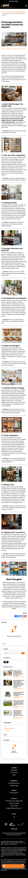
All (5, 726)
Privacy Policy (13, 844)
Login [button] (14, 775)
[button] (4, 662)
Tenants (7, 730)
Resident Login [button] (14, 785)
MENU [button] (26, 6)
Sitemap (7, 844)
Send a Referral (14, 793)
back (4, 643)
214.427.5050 (14, 1)
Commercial (14, 772)
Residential (14, 770)
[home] (6, 6)
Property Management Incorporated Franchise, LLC (16, 833)
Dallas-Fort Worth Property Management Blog (13, 12)
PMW (2, 844)
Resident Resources (14, 783)
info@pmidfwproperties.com (14, 808)
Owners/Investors (9, 728)
